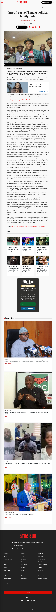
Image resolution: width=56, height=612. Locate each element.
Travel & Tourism (42, 564)
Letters (5, 576)
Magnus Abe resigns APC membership (20, 100)
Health (22, 556)
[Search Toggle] (53, 2)
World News (24, 578)
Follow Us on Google (47, 2)
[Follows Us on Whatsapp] (36, 27)
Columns (14, 7)
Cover (6, 512)
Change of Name (42, 578)
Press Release (42, 559)
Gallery (5, 573)
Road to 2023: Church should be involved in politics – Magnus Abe (28, 226)
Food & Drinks (7, 570)
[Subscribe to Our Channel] (28, 600)
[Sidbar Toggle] (2, 2)
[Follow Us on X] (25, 600)
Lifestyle (23, 559)
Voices (23, 567)
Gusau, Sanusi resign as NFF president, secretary (19, 514)
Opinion (43, 7)
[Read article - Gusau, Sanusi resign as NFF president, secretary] (28, 492)
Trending (40, 567)
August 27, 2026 (8, 363)
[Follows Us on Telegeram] (39, 27)
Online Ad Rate (42, 573)
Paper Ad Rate (42, 576)
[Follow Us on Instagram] (34, 600)
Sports (5, 564)
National (8, 7)
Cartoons (40, 556)
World (22, 570)
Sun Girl (40, 562)
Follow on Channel (29, 304)
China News (27, 7)
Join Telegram (29, 308)
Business (20, 7)
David (30, 23)
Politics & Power (36, 7)
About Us (40, 570)
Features (40, 553)
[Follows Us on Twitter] (33, 27)
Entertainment (50, 7)
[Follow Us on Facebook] (22, 600)
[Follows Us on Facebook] (30, 27)
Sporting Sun (11, 512)
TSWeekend (24, 564)
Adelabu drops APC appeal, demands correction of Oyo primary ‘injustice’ (26, 361)
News (5, 567)
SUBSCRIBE (28, 592)
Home (3, 7)
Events (23, 553)
